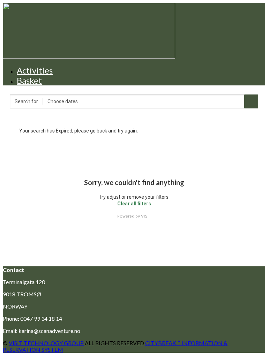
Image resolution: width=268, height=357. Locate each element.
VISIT (146, 216)
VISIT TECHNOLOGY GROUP (46, 343)
